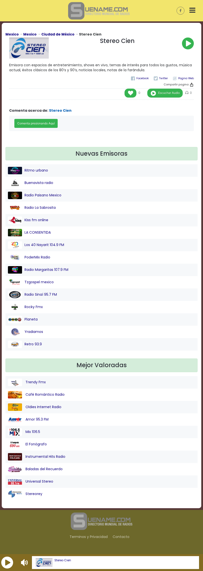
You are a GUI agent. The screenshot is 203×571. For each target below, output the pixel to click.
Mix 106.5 (32, 431)
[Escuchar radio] (188, 43)
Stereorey (33, 493)
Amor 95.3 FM (37, 419)
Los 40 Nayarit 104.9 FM (44, 244)
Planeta (31, 319)
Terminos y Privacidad (89, 536)
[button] (7, 563)
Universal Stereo (39, 481)
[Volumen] (25, 563)
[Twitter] (161, 78)
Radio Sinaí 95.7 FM (41, 294)
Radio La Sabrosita (40, 207)
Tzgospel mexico (39, 282)
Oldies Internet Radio (43, 406)
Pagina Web (186, 78)
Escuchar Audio (169, 93)
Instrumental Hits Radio (45, 456)
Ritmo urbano (36, 170)
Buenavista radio (39, 182)
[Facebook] (140, 78)
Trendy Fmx (35, 382)
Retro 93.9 (33, 344)
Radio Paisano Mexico (43, 195)
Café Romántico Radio (45, 394)
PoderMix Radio (37, 257)
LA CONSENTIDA (38, 232)
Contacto (121, 536)
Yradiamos (34, 331)
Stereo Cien (62, 560)
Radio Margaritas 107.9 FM (46, 269)
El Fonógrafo (36, 444)
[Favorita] (130, 93)
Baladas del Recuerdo (44, 468)
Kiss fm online (36, 219)
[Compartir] (191, 84)
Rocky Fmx (34, 306)
